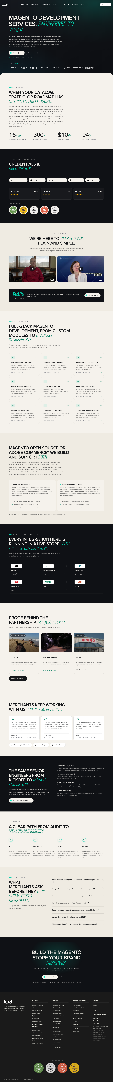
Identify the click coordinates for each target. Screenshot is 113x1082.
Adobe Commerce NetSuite (79, 1008)
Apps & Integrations (70, 5)
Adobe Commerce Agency (38, 1033)
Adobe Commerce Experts (99, 1038)
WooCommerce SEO (97, 1028)
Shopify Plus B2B (36, 1013)
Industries (55, 5)
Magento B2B (96, 1018)
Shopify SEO (96, 1023)
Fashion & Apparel (57, 1039)
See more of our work (18, 678)
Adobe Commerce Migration (99, 1036)
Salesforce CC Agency (37, 1043)
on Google (42, 745)
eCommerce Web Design (58, 1005)
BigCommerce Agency (37, 1038)
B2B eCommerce (56, 1010)
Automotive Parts (57, 1047)
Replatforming (56, 1018)
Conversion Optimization (58, 1024)
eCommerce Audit (57, 1021)
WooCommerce (35, 1018)
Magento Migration (97, 1034)
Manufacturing (56, 1037)
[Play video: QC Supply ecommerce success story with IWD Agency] (32, 269)
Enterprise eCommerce (58, 1034)
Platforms (35, 5)
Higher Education (56, 1042)
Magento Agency (36, 1030)
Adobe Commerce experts (54, 472)
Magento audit (26, 514)
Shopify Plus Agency (37, 1035)
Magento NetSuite (77, 1005)
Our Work (25, 5)
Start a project (17, 53)
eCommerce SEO (57, 1008)
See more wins (93, 295)
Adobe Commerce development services (81, 492)
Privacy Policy (26, 1079)
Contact (94, 1010)
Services (45, 5)
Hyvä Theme (96, 1026)
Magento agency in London (32, 124)
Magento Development (37, 1005)
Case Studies (76, 1031)
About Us (95, 1005)
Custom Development (98, 1030)
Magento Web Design (104, 1026)
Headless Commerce (37, 1021)
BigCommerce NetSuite (78, 1013)
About (83, 5)
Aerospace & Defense (58, 1050)
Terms (31, 1079)
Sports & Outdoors (57, 1045)
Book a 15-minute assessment (21, 800)
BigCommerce (35, 1016)
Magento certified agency (52, 114)
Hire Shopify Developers (98, 1032)
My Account (75, 1021)
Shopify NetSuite (76, 1010)
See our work (31, 53)
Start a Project (105, 5)
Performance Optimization (59, 1016)
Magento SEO (96, 1021)
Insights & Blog (76, 1029)
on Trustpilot (21, 745)
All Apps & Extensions (78, 1018)
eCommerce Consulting (58, 1013)
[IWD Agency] (6, 4)
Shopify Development (37, 1010)
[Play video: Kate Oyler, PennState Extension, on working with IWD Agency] (80, 269)
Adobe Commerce (36, 1008)
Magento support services (27, 121)
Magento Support (97, 1040)
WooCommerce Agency (37, 1041)
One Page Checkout (77, 1016)
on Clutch (59, 745)
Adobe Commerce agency (22, 116)
